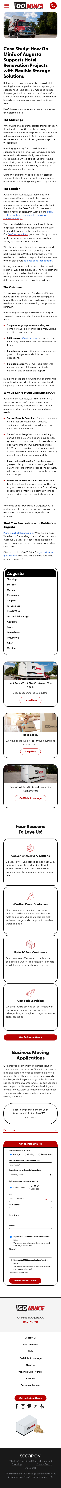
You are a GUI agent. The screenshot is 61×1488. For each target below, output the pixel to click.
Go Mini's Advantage (31, 1358)
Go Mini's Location (35, 1187)
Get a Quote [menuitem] (13, 632)
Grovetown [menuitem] (13, 638)
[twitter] (36, 1407)
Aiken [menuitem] (10, 643)
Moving (30, 1154)
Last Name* (14, 1215)
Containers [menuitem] (13, 595)
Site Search (30, 1468)
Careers (30, 1379)
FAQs (30, 1351)
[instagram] (23, 1407)
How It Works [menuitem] (14, 611)
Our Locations (30, 1345)
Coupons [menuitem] (11, 601)
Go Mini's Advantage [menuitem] (18, 617)
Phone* (12, 1249)
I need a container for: (19, 1151)
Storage (16, 1154)
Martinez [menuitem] (12, 648)
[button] (6, 5)
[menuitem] (31, 1338)
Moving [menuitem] (11, 590)
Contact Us (30, 1338)
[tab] (50, 585)
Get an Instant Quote (25, 1281)
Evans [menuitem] (10, 627)
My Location (19, 1187)
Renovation (46, 1154)
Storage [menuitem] (11, 585)
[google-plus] (29, 1407)
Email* (12, 1226)
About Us (30, 1365)
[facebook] (17, 1407)
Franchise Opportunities (31, 1372)
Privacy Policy (44, 1464)
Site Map (17, 1464)
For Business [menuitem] (13, 606)
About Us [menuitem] (12, 622)
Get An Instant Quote (30, 1037)
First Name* (14, 1205)
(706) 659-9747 (30, 1322)
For (10, 1194)
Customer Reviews (30, 1385)
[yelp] (42, 1407)
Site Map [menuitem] (12, 579)
